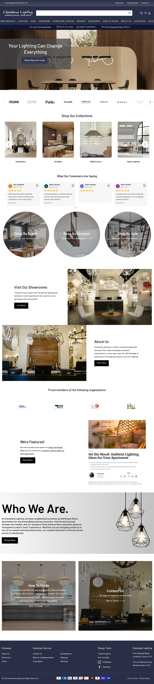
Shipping (64, 658)
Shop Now (10, 540)
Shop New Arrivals (34, 60)
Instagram (107, 662)
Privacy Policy (144, 678)
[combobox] (84, 13)
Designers (94, 21)
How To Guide (36, 606)
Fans (33, 21)
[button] (150, 102)
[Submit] (129, 13)
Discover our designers (74, 238)
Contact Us (37, 654)
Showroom (6, 658)
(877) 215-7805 (66, 27)
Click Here (101, 363)
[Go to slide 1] (75, 207)
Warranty (64, 662)
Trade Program (104, 654)
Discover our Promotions (125, 238)
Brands (81, 21)
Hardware (44, 21)
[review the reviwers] (37, 186)
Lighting (23, 21)
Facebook (106, 667)
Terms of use (132, 678)
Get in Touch (112, 601)
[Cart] (141, 13)
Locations (140, 21)
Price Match (38, 662)
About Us (126, 21)
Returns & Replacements (43, 658)
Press (4, 662)
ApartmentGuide (55, 448)
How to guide (110, 21)
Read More (12, 203)
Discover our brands (23, 238)
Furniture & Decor (63, 21)
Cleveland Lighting (15, 678)
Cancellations (66, 654)
